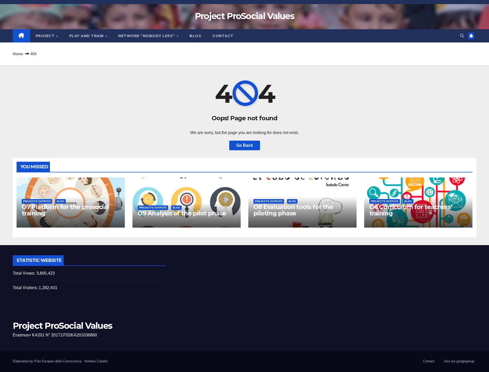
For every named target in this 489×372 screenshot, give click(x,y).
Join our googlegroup (459, 361)
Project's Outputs (37, 201)
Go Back (244, 145)
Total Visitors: (26, 288)
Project (46, 36)
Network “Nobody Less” (147, 36)
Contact (223, 36)
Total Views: (24, 273)
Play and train (87, 36)
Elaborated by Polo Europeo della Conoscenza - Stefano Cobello (60, 361)
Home (18, 54)
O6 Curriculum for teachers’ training (410, 210)
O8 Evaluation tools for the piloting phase (293, 210)
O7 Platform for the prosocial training (65, 210)
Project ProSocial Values (244, 16)
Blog (195, 36)
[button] (462, 36)
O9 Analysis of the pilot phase (182, 213)
